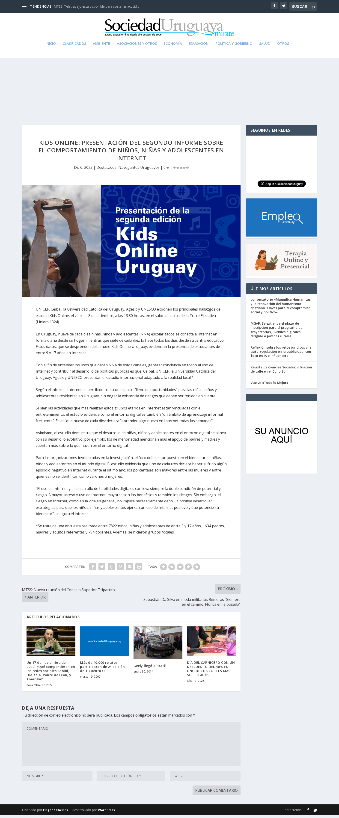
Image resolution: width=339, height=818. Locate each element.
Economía (173, 43)
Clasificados (74, 43)
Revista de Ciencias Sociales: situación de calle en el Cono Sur (281, 369)
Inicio (51, 43)
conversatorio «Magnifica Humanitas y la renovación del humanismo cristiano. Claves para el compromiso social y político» (281, 305)
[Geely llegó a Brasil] (158, 642)
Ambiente (101, 43)
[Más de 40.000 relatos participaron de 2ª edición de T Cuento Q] (104, 641)
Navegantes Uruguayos (139, 167)
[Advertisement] (169, 81)
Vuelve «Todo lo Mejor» (269, 382)
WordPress (106, 810)
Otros (283, 43)
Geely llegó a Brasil (150, 666)
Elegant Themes (55, 810)
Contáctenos (292, 810)
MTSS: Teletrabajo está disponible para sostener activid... (96, 6)
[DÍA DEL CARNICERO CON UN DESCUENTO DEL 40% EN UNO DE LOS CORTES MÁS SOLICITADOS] (211, 641)
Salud (264, 43)
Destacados (106, 167)
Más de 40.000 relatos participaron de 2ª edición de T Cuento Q (102, 666)
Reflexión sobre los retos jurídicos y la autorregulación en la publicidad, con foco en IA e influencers (281, 351)
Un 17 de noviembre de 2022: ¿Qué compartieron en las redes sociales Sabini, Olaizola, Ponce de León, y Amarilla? (51, 671)
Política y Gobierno (233, 43)
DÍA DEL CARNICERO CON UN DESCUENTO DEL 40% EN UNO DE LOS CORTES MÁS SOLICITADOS (211, 668)
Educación (198, 43)
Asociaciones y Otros (137, 43)
